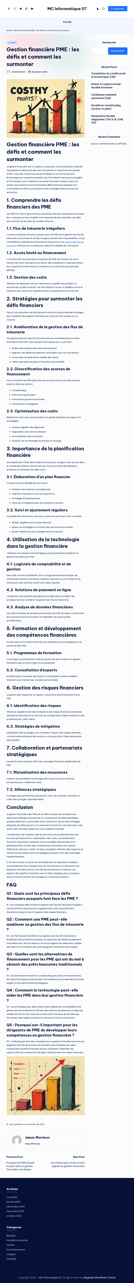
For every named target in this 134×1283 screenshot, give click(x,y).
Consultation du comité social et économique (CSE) (108, 75)
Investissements (16, 1249)
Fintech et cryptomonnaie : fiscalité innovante (106, 86)
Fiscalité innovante (17, 1240)
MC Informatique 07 (67, 8)
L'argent (12, 42)
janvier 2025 (13, 1201)
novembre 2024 (15, 1211)
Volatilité (11, 1259)
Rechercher (109, 42)
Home (9, 30)
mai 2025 (12, 1197)
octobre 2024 (14, 1216)
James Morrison (37, 1137)
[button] (117, 8)
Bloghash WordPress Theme (99, 1277)
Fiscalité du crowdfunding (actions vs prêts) (106, 107)
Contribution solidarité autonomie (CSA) (103, 96)
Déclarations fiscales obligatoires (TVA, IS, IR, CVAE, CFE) (107, 119)
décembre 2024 (16, 1206)
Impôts (10, 1245)
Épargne (11, 1235)
